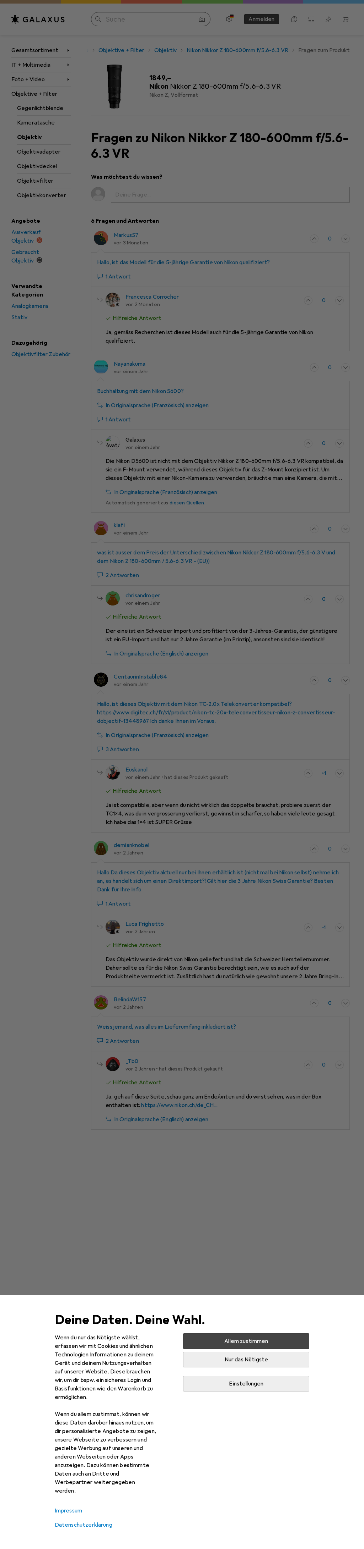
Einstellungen (246, 1383)
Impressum (68, 1510)
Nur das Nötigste (246, 1359)
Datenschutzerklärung (83, 1524)
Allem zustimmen (246, 1341)
